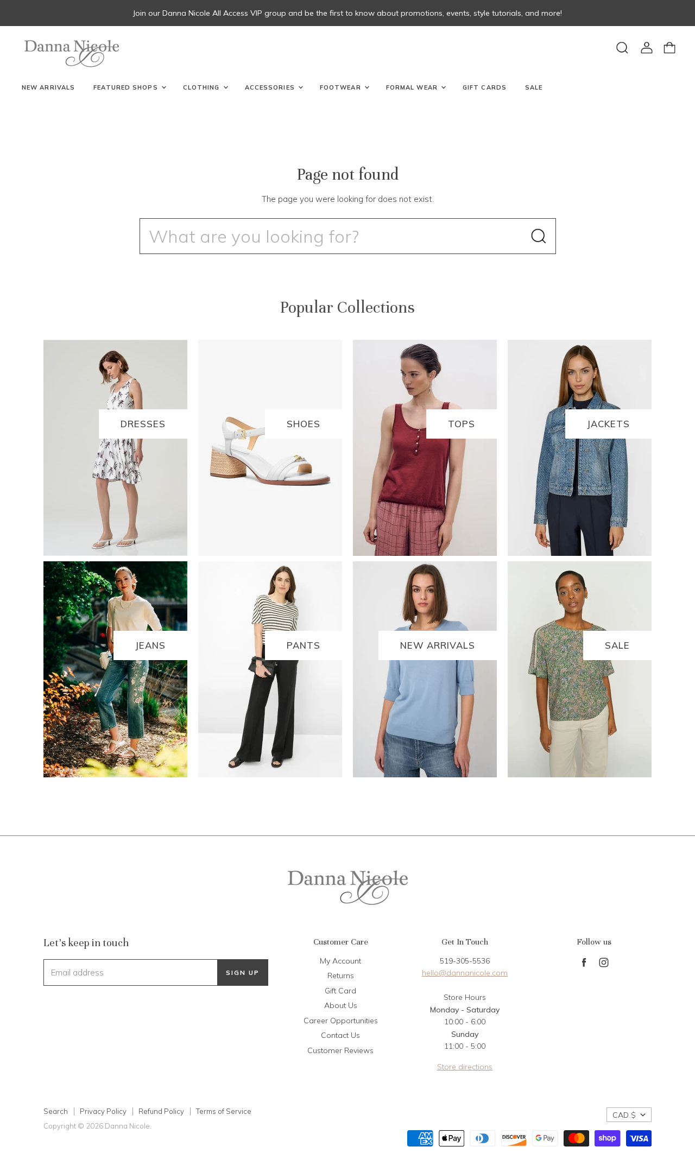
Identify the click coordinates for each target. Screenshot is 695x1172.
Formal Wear (413, 87)
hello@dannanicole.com (465, 973)
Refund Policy (161, 1111)
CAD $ (624, 1115)
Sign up (243, 972)
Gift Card (340, 991)
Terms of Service (223, 1111)
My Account (340, 961)
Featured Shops (126, 87)
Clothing (202, 87)
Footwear (341, 87)
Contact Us (340, 1035)
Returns (340, 975)
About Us (340, 1005)
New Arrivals (48, 87)
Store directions (464, 1067)
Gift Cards (485, 87)
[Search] (538, 236)
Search (55, 1111)
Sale (533, 87)
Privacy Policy (103, 1111)
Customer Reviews (340, 1050)
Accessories (271, 87)
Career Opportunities (341, 1020)
